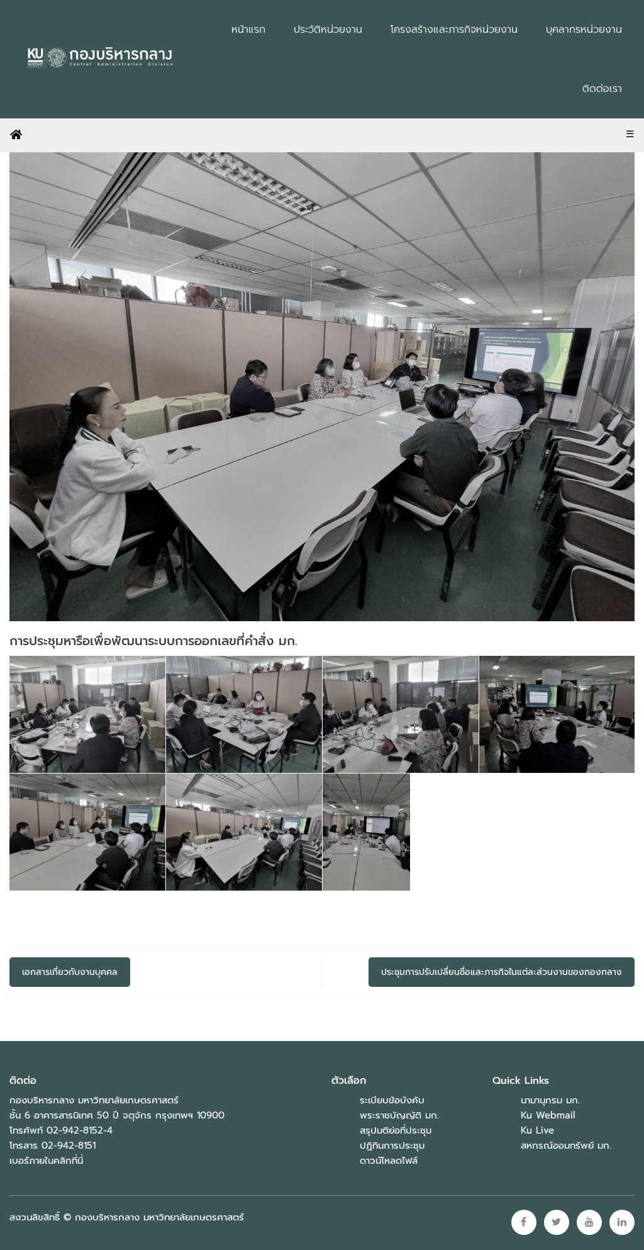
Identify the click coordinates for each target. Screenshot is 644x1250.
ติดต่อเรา (602, 88)
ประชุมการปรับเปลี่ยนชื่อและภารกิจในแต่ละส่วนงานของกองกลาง (501, 972)
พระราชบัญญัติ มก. (399, 1115)
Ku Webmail (548, 1115)
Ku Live (537, 1130)
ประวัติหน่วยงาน (328, 29)
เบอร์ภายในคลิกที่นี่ (46, 1161)
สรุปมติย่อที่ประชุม (395, 1130)
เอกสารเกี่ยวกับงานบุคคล (70, 972)
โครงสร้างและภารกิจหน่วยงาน (454, 29)
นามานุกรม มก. (550, 1100)
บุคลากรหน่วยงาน (584, 29)
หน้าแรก (248, 29)
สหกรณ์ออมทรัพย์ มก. (566, 1145)
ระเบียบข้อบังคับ (392, 1100)
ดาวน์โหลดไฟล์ (389, 1161)
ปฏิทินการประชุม (392, 1145)
